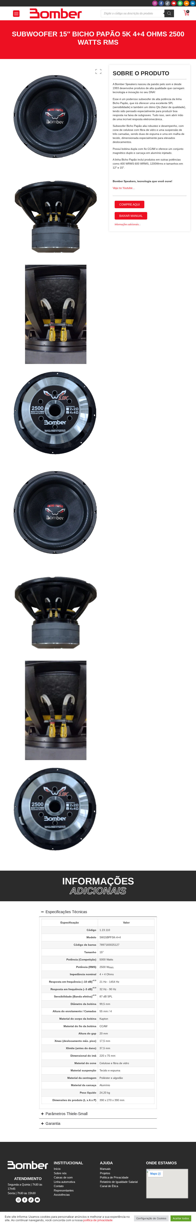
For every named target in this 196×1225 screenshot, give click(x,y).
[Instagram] (155, 3)
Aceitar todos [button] (181, 1218)
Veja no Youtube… (124, 187)
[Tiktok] (167, 3)
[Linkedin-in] (192, 3)
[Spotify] (180, 3)
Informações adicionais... (127, 224)
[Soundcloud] (186, 3)
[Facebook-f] (161, 3)
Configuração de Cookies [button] (151, 1218)
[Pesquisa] (169, 13)
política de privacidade (98, 1220)
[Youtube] (173, 3)
